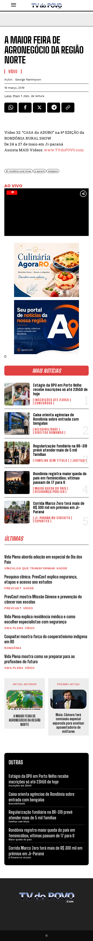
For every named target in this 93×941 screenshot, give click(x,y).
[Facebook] (25, 109)
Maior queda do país (50, 488)
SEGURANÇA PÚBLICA (50, 491)
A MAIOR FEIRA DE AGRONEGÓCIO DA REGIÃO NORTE (24, 720)
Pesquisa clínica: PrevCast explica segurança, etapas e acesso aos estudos (40, 579)
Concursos (43, 403)
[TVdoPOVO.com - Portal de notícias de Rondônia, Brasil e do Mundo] (46, 5)
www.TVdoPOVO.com (64, 149)
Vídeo (28, 608)
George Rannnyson (28, 79)
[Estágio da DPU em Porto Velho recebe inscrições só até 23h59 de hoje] (17, 394)
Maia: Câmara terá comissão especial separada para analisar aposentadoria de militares (68, 723)
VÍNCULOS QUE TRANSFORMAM (29, 568)
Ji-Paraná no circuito (52, 518)
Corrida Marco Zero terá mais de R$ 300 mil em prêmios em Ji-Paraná (58, 507)
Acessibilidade (46, 429)
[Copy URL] (67, 109)
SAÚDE (61, 568)
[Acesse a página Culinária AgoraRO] (46, 270)
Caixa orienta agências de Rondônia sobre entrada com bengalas (56, 419)
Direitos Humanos (49, 432)
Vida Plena (13, 627)
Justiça (78, 460)
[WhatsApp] (10, 109)
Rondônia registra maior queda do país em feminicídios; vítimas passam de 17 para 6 (60, 478)
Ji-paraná (40, 171)
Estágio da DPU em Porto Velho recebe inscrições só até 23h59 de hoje (60, 389)
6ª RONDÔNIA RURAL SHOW (18, 171)
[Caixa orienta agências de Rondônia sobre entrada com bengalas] (17, 423)
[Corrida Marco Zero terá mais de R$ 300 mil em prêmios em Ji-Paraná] (17, 512)
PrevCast (12, 588)
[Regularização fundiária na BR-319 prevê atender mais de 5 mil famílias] (17, 453)
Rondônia (12, 647)
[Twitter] (39, 109)
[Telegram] (53, 109)
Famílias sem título (51, 460)
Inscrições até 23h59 (52, 400)
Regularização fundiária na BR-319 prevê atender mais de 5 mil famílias (60, 450)
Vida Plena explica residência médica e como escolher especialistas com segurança (39, 619)
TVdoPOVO (53, 171)
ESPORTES (42, 521)
